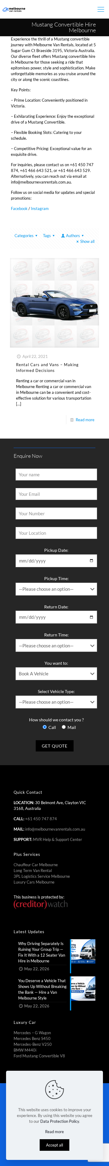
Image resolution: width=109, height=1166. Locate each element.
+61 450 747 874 (41, 818)
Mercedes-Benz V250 (33, 1044)
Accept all (54, 1145)
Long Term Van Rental (33, 870)
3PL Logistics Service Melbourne (42, 876)
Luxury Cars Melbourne (34, 882)
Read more (85, 419)
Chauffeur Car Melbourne (36, 864)
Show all (87, 241)
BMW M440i (25, 1050)
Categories (24, 235)
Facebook (19, 208)
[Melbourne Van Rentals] (13, 9)
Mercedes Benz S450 (32, 1038)
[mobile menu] (101, 9)
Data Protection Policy (59, 1121)
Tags (47, 235)
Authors (73, 235)
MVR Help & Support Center (57, 839)
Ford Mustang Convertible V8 (39, 1055)
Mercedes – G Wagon (32, 1032)
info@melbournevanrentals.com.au (55, 829)
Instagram (40, 208)
